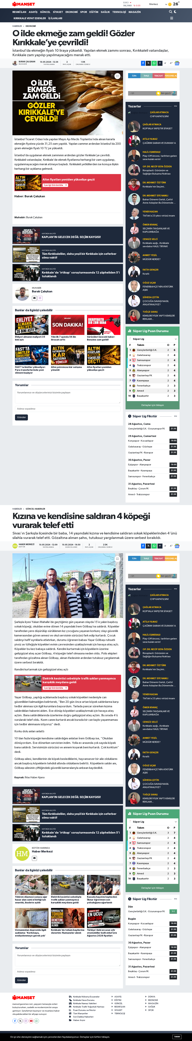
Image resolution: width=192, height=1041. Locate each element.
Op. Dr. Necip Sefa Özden (157, 167)
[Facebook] (14, 1020)
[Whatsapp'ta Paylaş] (154, 63)
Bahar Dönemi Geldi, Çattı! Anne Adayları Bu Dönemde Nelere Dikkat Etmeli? (158, 201)
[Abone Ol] (177, 63)
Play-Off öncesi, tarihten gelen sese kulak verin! (160, 157)
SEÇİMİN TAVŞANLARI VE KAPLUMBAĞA (156, 230)
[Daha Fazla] (160, 63)
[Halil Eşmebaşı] (134, 155)
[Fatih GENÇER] (134, 272)
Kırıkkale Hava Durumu (83, 1000)
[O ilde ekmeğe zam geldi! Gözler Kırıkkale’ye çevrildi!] (67, 103)
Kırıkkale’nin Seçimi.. (154, 186)
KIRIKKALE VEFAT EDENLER (30, 18)
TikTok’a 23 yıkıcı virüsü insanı (159, 215)
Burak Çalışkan (42, 291)
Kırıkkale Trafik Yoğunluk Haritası (88, 1007)
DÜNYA (151, 997)
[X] (20, 1020)
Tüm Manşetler (80, 1013)
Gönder (21, 417)
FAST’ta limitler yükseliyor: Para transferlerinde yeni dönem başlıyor (30, 370)
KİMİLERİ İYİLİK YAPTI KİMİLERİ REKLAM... (159, 317)
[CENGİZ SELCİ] (134, 242)
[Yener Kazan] (134, 213)
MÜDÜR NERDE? (151, 259)
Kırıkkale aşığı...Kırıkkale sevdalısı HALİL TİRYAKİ (156, 245)
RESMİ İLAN (19, 12)
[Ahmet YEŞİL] (134, 257)
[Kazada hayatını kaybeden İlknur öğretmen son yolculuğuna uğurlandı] (103, 885)
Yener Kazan (150, 212)
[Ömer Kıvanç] (134, 228)
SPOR (83, 12)
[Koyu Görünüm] (175, 12)
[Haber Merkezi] (22, 853)
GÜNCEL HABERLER (35, 509)
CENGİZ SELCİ (150, 239)
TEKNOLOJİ (119, 12)
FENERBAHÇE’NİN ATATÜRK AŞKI (158, 288)
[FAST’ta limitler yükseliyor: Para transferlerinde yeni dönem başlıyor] (31, 355)
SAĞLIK (105, 12)
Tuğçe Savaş (150, 312)
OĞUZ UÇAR (149, 283)
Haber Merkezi (42, 851)
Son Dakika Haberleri (83, 1017)
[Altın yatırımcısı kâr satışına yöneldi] (67, 355)
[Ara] (171, 12)
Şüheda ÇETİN (151, 297)
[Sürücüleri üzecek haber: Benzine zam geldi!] (103, 325)
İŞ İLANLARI (55, 18)
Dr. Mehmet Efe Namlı (155, 196)
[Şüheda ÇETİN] (134, 301)
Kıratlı (146, 274)
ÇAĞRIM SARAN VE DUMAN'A (159, 143)
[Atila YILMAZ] (134, 141)
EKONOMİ (72, 12)
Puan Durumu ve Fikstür (84, 1010)
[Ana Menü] (171, 18)
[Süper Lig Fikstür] (175, 416)
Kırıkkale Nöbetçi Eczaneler (86, 997)
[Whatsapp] (36, 1020)
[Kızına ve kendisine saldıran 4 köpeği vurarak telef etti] (67, 585)
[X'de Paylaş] (148, 63)
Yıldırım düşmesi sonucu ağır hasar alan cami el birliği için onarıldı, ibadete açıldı (31, 900)
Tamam (177, 1037)
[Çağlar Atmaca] (137, 112)
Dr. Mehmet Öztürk (154, 183)
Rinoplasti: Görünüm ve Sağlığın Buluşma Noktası (157, 172)
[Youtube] (31, 1020)
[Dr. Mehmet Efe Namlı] (134, 199)
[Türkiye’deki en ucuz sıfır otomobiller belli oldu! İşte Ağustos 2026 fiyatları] (103, 918)
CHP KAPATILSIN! (159, 116)
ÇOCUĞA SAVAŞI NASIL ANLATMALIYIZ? (156, 303)
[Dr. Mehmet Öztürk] (134, 184)
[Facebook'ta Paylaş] (143, 63)
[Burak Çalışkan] (22, 293)
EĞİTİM (93, 12)
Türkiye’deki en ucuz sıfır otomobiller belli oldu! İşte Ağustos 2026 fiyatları (102, 933)
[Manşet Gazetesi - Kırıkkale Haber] (23, 4)
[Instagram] (40, 298)
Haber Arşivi (79, 1020)
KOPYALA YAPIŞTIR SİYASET (157, 128)
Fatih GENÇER (150, 270)
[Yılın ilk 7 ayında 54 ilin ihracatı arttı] (67, 325)
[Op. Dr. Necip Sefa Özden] (134, 170)
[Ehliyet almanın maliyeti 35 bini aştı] (31, 325)
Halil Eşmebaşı (151, 152)
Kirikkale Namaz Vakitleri (85, 1003)
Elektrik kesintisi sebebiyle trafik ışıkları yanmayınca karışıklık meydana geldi (66, 900)
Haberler (17, 26)
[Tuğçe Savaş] (134, 315)
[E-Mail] (34, 298)
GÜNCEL (45, 12)
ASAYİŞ (33, 12)
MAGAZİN (135, 12)
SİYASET (58, 12)
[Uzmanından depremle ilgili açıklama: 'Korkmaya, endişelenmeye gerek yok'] (31, 918)
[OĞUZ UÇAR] (134, 286)
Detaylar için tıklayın (152, 405)
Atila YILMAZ (150, 139)
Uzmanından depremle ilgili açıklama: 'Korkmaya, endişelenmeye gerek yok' (30, 933)
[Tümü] (175, 106)
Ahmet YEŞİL (150, 255)
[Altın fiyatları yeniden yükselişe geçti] (103, 355)
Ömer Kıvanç (150, 225)
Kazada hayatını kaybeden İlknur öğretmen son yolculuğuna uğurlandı (102, 900)
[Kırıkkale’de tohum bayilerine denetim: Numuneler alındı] (67, 918)
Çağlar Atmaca (159, 112)
